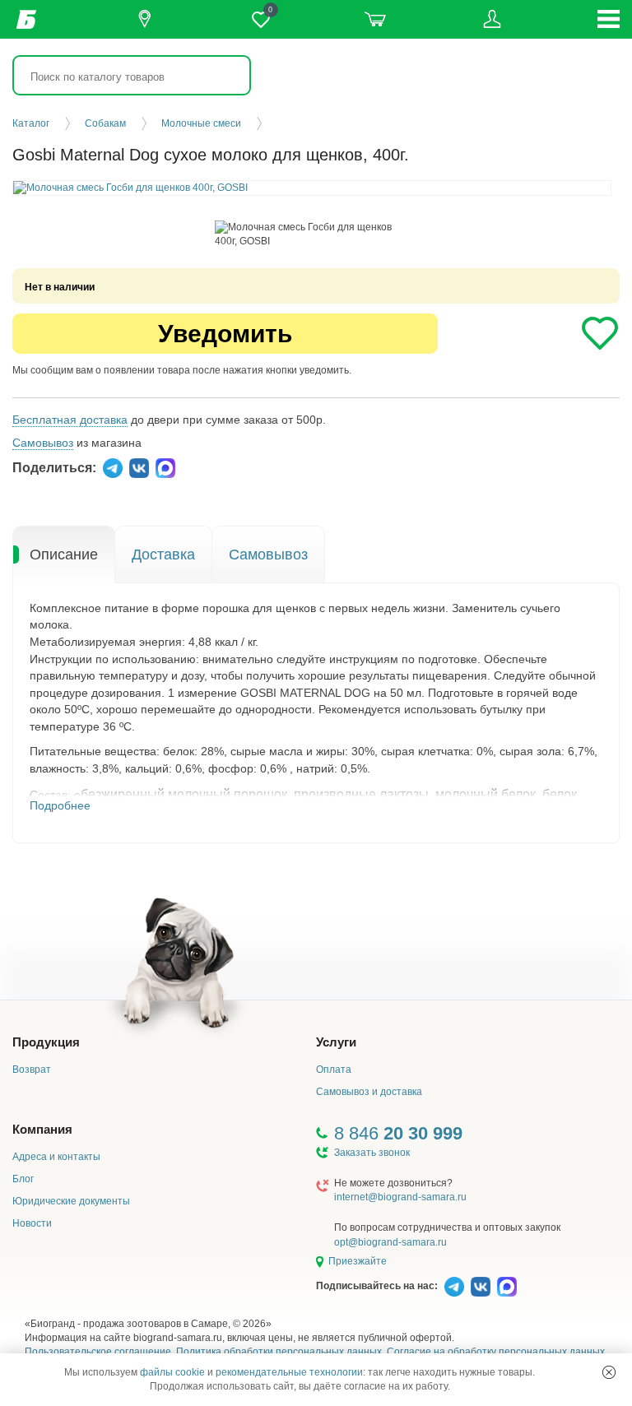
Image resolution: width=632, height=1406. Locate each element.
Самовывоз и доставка (369, 1091)
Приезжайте (357, 1261)
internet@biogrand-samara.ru (400, 1197)
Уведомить (225, 333)
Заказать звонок (372, 1152)
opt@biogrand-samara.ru (390, 1242)
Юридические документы (71, 1201)
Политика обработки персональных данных (279, 1351)
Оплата (333, 1069)
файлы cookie (172, 1372)
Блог (23, 1179)
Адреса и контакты (56, 1156)
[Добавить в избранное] (600, 333)
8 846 (398, 1133)
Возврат (31, 1069)
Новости (32, 1223)
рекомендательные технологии (289, 1372)
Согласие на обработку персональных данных (496, 1351)
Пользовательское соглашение (98, 1351)
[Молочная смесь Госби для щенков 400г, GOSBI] (312, 234)
